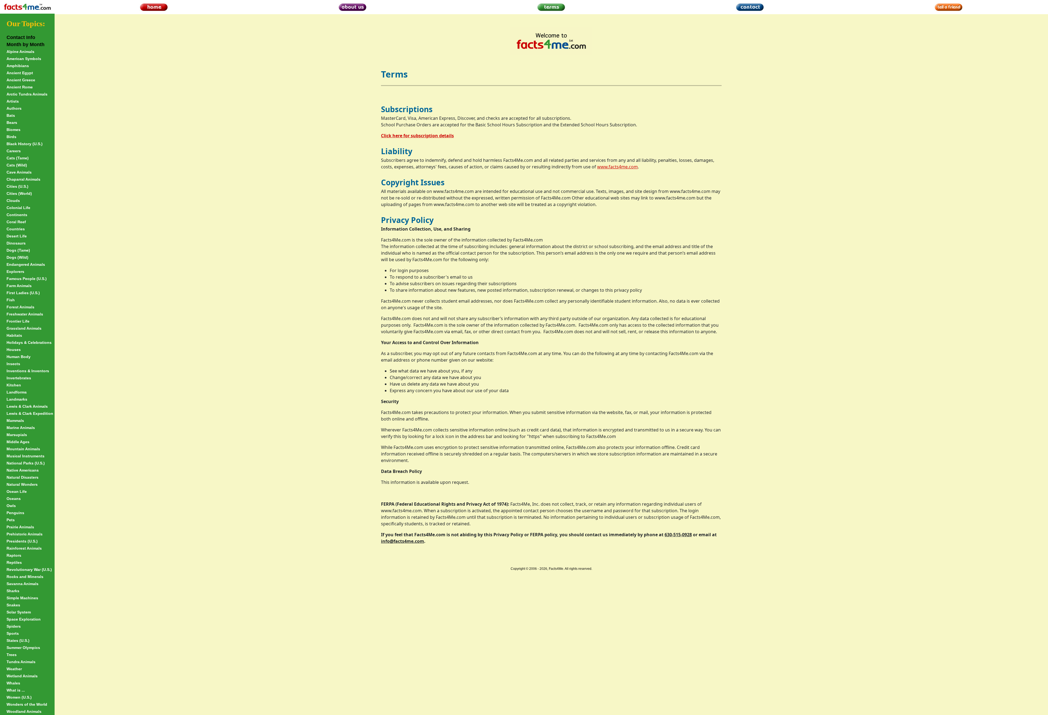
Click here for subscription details (417, 136)
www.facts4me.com (617, 167)
